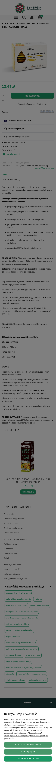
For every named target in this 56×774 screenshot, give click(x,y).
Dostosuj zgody (28, 751)
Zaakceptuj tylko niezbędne (28, 744)
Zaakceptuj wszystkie (28, 758)
